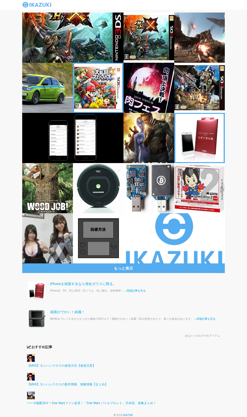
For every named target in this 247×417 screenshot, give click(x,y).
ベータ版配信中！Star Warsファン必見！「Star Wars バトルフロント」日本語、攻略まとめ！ (91, 403)
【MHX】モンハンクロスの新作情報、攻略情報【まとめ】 (67, 384)
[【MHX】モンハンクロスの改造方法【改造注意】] (31, 361)
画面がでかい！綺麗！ (67, 312)
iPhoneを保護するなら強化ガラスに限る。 (83, 284)
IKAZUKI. (128, 415)
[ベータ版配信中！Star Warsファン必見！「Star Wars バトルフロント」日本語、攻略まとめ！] (31, 398)
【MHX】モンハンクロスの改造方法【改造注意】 (61, 365)
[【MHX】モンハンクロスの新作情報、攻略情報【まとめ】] (31, 379)
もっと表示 (123, 268)
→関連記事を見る (135, 290)
